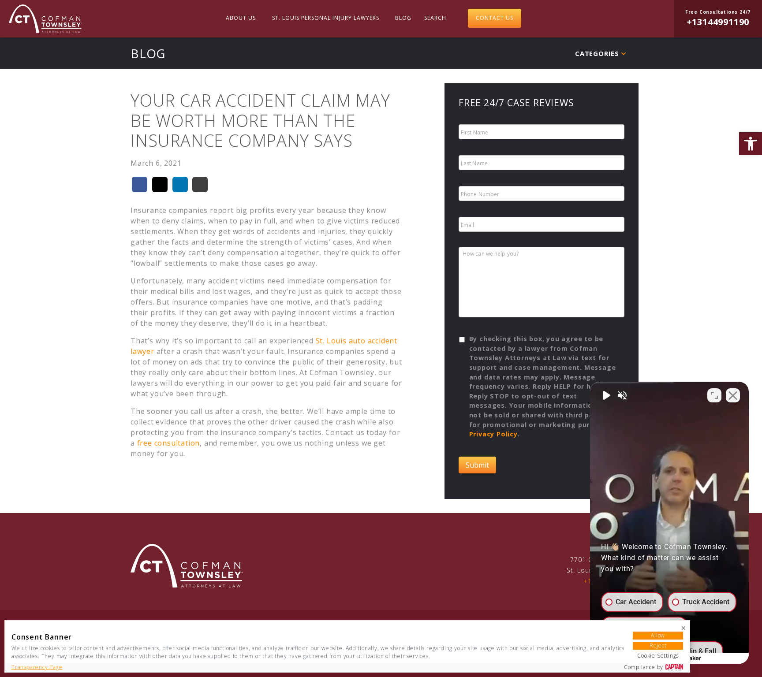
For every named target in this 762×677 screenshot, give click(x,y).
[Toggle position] (714, 395)
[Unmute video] (606, 395)
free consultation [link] (168, 443)
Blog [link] (403, 18)
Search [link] (435, 18)
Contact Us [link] (494, 18)
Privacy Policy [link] (493, 434)
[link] (750, 143)
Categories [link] (597, 53)
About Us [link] (241, 18)
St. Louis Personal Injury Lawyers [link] (325, 18)
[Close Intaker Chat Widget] (733, 395)
